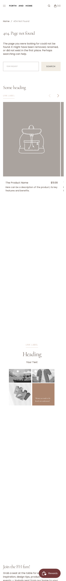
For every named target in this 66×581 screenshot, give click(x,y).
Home (6, 21)
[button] (49, 5)
